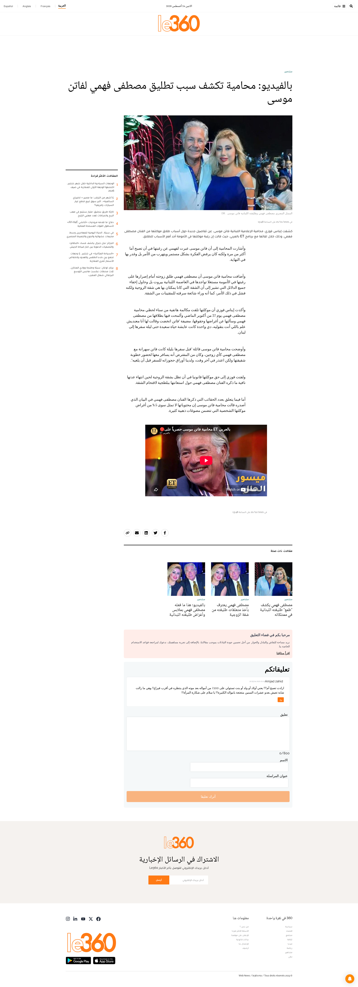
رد (281, 699)
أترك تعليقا (208, 797)
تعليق (284, 714)
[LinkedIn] (75, 918)
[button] (349, 978)
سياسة (288, 926)
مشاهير (288, 71)
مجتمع (289, 935)
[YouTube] (83, 918)
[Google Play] (78, 960)
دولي (290, 956)
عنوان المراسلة (277, 776)
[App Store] (104, 960)
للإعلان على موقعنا (240, 935)
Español (8, 6)
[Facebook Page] (98, 918)
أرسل (159, 879)
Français (45, 6)
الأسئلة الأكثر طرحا (240, 931)
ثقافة (289, 939)
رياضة (289, 948)
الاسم (284, 760)
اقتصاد (289, 931)
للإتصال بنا (244, 943)
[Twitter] (91, 918)
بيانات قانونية (242, 939)
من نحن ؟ (244, 926)
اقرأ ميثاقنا (283, 653)
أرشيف (245, 948)
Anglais (27, 6)
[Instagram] (68, 918)
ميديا (290, 943)
